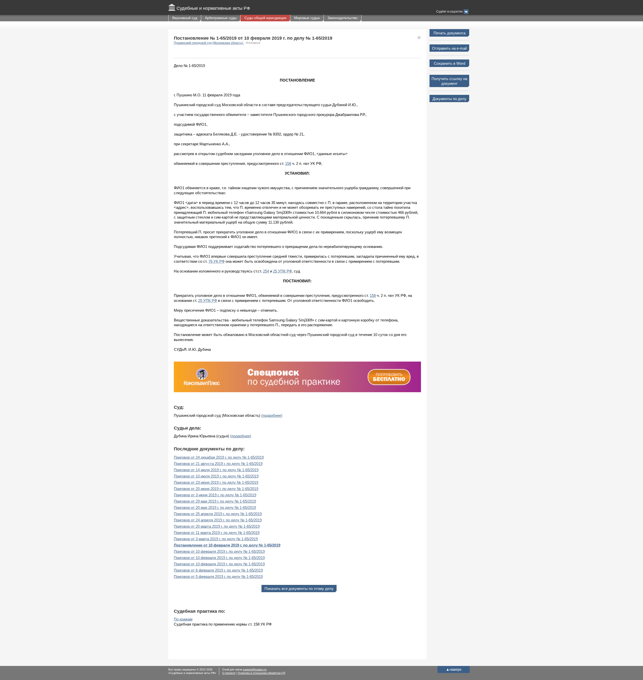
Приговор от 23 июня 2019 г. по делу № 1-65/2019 (216, 482)
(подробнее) (271, 415)
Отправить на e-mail (449, 48)
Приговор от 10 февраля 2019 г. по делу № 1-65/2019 (219, 551)
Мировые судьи (307, 18)
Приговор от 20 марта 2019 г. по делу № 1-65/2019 (217, 526)
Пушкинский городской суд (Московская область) (209, 43)
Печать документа (449, 33)
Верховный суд (184, 18)
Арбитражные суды (221, 18)
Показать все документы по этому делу (299, 588)
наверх (454, 669)
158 (288, 163)
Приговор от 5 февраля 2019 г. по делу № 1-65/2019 (218, 576)
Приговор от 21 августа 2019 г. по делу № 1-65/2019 (218, 463)
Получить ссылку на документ (449, 81)
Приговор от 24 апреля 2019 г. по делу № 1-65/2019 (218, 520)
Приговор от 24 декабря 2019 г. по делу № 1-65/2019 (219, 457)
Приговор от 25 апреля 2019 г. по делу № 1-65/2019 (218, 514)
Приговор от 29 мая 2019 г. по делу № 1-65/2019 (215, 501)
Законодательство (342, 18)
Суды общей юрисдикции (265, 18)
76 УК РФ (216, 261)
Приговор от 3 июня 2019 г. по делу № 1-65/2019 (215, 495)
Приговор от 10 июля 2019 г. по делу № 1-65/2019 (216, 476)
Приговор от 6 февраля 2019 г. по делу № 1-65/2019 (218, 570)
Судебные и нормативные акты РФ (213, 8)
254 (266, 271)
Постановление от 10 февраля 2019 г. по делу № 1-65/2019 (227, 545)
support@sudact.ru (254, 669)
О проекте (228, 672)
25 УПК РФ (282, 271)
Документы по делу (449, 99)
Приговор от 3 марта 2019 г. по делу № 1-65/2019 (216, 539)
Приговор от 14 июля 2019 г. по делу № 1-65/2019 (216, 470)
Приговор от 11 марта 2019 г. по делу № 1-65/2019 (216, 532)
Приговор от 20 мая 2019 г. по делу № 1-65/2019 (215, 507)
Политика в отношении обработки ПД (261, 672)
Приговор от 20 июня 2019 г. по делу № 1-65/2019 (216, 489)
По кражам (183, 619)
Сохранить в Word (449, 63)
